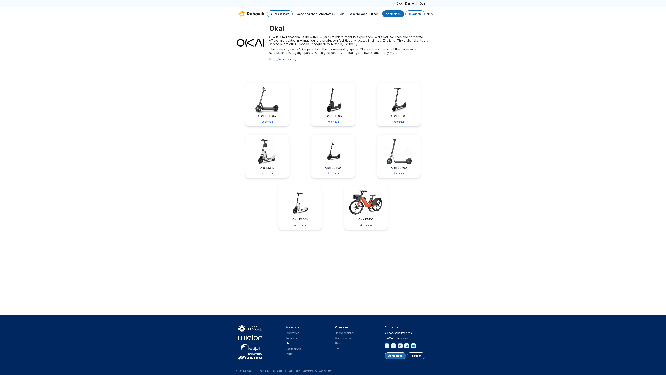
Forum (289, 353)
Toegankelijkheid (279, 371)
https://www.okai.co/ (282, 59)
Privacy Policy (263, 371)
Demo (411, 4)
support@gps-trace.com (398, 332)
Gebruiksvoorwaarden (245, 371)
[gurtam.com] (250, 337)
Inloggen (415, 14)
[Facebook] (387, 345)
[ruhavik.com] (251, 14)
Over (423, 3)
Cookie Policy (294, 371)
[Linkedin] (400, 345)
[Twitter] (393, 345)
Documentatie (293, 348)
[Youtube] (413, 345)
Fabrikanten (292, 332)
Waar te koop (358, 14)
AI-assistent (282, 13)
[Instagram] (406, 345)
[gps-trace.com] (250, 328)
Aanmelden (393, 14)
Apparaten (326, 14)
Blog (400, 3)
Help (341, 14)
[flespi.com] (250, 347)
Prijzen (373, 14)
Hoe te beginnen (306, 14)
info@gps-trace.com (396, 337)
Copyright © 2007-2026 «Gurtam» (317, 371)
